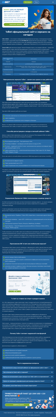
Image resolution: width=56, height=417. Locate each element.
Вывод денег (48, 412)
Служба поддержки (39, 412)
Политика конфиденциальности (24, 412)
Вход (36, 2)
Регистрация (28, 2)
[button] (54, 413)
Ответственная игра (9, 412)
